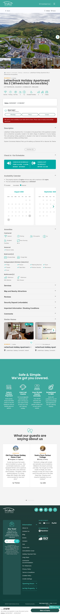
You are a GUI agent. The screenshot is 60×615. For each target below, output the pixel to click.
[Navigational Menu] (54, 4)
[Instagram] (50, 510)
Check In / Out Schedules (14, 155)
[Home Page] (5, 72)
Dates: (7, 103)
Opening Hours (28, 583)
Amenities (8, 229)
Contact (47, 114)
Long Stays (25, 557)
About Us (25, 528)
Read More (29, 149)
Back (8, 11)
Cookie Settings (27, 579)
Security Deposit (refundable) (16, 302)
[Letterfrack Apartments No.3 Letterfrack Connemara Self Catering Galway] (30, 35)
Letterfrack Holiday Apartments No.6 (19, 347)
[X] (55, 510)
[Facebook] (46, 510)
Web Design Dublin (43, 603)
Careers (24, 541)
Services (7, 285)
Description (8, 128)
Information (27, 525)
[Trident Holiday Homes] (16, 4)
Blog (23, 534)
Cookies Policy (26, 575)
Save (54, 11)
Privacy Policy (13, 547)
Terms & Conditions (9, 549)
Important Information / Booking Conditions (21, 308)
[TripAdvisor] (43, 530)
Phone (30, 114)
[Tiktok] (36, 510)
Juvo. (51, 603)
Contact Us (45, 4)
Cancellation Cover (28, 551)
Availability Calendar (12, 176)
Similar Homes (10, 319)
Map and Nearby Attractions (15, 291)
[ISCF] (43, 538)
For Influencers (26, 566)
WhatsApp (13, 114)
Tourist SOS (25, 547)
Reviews (7, 296)
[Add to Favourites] (31, 342)
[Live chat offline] (54, 607)
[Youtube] (41, 510)
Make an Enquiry (45, 610)
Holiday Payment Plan (29, 554)
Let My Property (28, 588)
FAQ (23, 544)
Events (24, 538)
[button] (58, 37)
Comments (8, 313)
